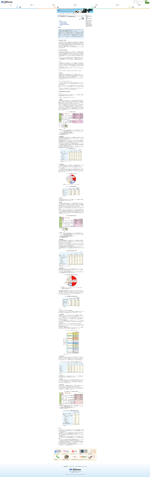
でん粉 (132, 7)
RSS (83, 466)
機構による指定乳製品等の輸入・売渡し (89, 21)
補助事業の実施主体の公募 (89, 19)
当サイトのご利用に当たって (78, 466)
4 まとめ (60, 25)
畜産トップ (87, 15)
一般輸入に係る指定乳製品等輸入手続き (89, 23)
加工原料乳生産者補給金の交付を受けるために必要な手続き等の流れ (89, 25)
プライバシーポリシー (72, 466)
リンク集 (85, 466)
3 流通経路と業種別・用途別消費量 (64, 24)
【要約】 (60, 20)
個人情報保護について (66, 466)
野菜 (58, 7)
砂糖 (95, 7)
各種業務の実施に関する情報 (89, 17)
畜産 (20, 7)
